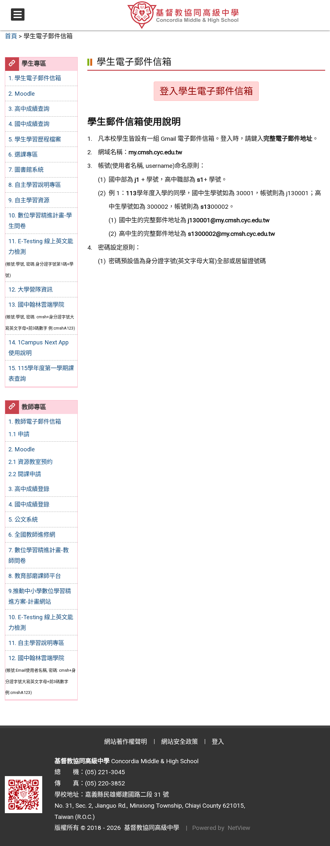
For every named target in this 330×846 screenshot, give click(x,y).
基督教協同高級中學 (150, 828)
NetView (239, 828)
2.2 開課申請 (24, 474)
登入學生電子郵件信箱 (206, 91)
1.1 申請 (18, 434)
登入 (218, 741)
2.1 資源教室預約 (30, 461)
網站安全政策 (179, 741)
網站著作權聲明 (125, 741)
